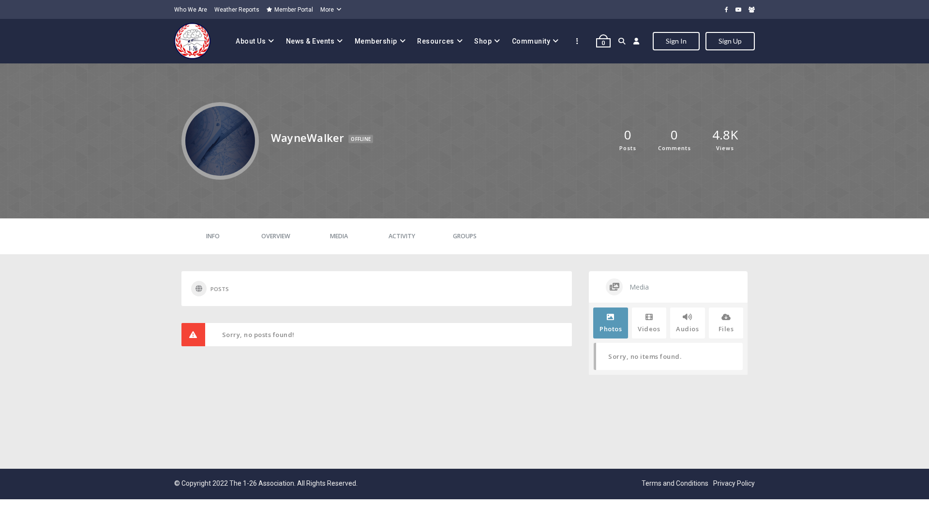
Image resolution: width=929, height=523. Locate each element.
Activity (402, 236)
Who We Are (190, 9)
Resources (435, 41)
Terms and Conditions (675, 483)
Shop (483, 41)
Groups (465, 236)
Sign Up (730, 41)
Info (213, 236)
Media (339, 236)
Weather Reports (236, 9)
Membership (376, 41)
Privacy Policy (734, 483)
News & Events (310, 41)
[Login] (636, 41)
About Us (251, 41)
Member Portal (293, 9)
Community (531, 41)
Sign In (676, 41)
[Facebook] (726, 9)
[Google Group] (752, 9)
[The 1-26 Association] (192, 41)
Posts (219, 288)
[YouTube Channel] (738, 9)
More (327, 9)
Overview (275, 236)
